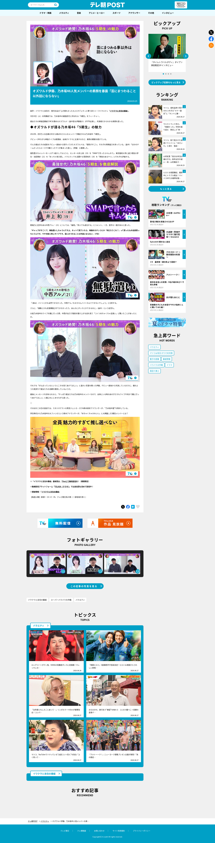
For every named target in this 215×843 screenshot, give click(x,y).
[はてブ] (133, 507)
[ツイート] (123, 507)
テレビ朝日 (64, 830)
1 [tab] (163, 74)
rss (211, 45)
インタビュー (168, 12)
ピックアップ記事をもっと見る (166, 82)
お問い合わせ (99, 830)
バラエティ (64, 12)
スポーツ (116, 12)
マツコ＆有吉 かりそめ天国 (161, 353)
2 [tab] (165, 74)
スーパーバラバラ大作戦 (61, 599)
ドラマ (169, 365)
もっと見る (166, 188)
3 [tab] (168, 74)
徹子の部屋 (154, 359)
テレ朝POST (107, 5)
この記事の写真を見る (84, 586)
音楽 (79, 12)
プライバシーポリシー (141, 830)
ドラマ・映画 (45, 12)
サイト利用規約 (119, 830)
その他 (151, 12)
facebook (211, 38)
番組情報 (166, 359)
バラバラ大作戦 (156, 365)
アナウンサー (134, 12)
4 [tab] (170, 74)
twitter (211, 32)
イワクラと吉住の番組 (118, 111)
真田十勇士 (154, 371)
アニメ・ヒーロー (97, 12)
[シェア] (128, 507)
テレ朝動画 (81, 830)
